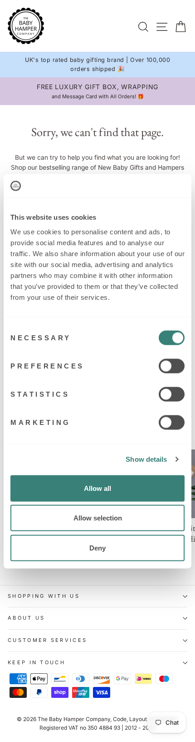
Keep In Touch (36, 662)
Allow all (97, 488)
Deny (97, 547)
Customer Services (47, 640)
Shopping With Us (44, 596)
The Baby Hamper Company (74, 719)
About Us (26, 618)
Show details (146, 459)
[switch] (172, 365)
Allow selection (97, 518)
